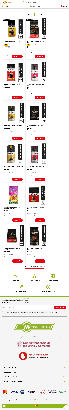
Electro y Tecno (35, 6)
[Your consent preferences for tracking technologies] (66, 407)
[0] (35, 406)
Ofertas (65, 6)
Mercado (6, 6)
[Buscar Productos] (65, 2)
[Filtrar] (29, 14)
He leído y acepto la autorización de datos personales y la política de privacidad (30, 312)
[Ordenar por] (42, 14)
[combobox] (45, 2)
